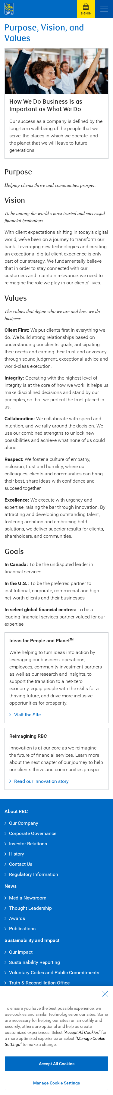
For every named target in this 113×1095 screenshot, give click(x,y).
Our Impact (21, 952)
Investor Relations (28, 843)
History (16, 854)
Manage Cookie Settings (56, 1083)
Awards (17, 918)
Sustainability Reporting (34, 962)
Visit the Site (27, 715)
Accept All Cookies (56, 1063)
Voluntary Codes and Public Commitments (54, 972)
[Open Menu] (104, 9)
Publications (22, 928)
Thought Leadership (30, 908)
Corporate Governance (32, 833)
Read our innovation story (41, 781)
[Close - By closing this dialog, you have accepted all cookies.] (105, 994)
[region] (56, 1040)
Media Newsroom (27, 898)
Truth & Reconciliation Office (39, 983)
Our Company (23, 823)
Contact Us (20, 864)
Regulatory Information (33, 874)
